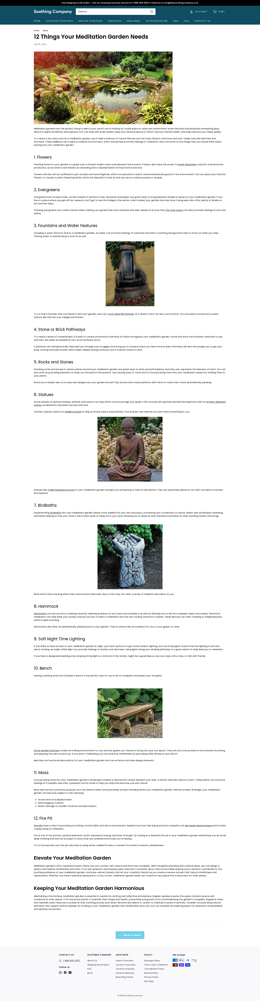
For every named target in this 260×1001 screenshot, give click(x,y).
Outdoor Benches (125, 973)
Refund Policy (151, 973)
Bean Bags (134, 21)
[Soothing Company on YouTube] (70, 972)
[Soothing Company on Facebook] (65, 972)
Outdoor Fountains (59, 21)
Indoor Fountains (91, 21)
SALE (176, 21)
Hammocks (40, 613)
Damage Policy (152, 960)
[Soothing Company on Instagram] (60, 972)
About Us (92, 960)
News (45, 30)
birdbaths (55, 512)
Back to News (132, 935)
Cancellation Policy (154, 968)
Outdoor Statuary (125, 968)
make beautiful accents (61, 489)
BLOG (90, 973)
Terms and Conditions (156, 964)
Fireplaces (115, 21)
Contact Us (202, 21)
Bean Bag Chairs (124, 977)
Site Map (148, 981)
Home (37, 21)
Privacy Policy (151, 977)
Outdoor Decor (157, 21)
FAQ (186, 21)
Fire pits (38, 825)
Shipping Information (98, 964)
